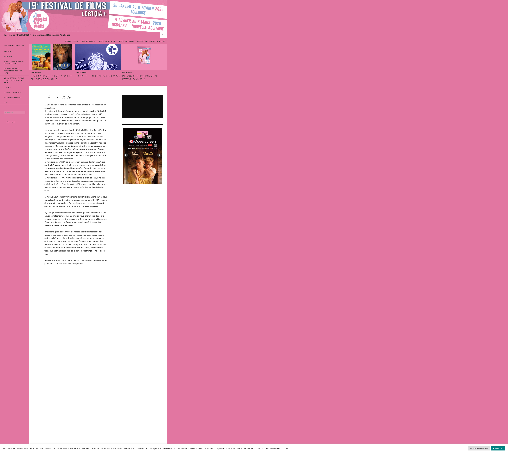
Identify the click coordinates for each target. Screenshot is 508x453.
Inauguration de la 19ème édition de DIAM (14, 63)
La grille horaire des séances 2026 (97, 76)
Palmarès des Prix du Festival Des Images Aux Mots (13, 71)
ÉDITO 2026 (8, 56)
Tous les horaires (88, 41)
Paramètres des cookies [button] (479, 448)
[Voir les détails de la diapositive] (142, 156)
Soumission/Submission (13, 97)
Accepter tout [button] (498, 448)
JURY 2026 (7, 51)
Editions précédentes (12, 92)
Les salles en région (126, 41)
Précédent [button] (126, 155)
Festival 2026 (36, 72)
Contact (7, 87)
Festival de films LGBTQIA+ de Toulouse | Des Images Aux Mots (37, 34)
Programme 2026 (71, 41)
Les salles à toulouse (107, 41)
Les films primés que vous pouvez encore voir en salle (14, 80)
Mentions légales (9, 122)
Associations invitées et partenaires (151, 41)
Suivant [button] (159, 155)
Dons (6, 102)
